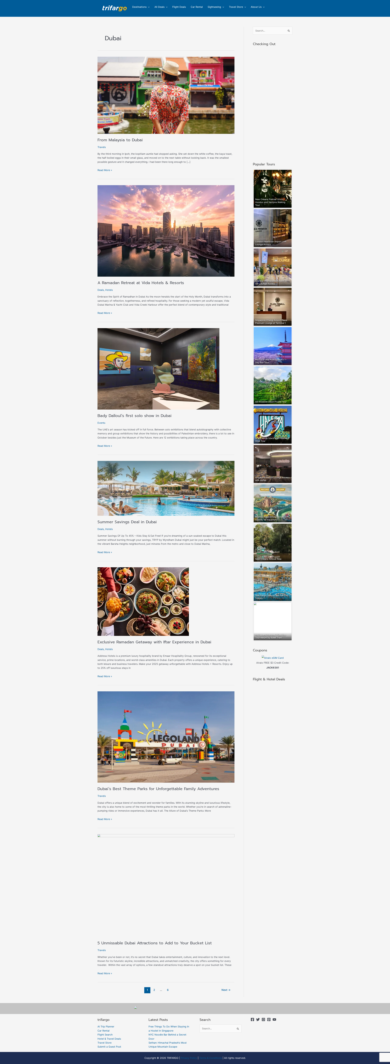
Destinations (139, 6)
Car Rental (197, 6)
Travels (102, 147)
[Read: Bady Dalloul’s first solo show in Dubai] (158, 368)
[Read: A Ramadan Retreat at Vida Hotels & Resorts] (166, 230)
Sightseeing (214, 6)
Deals (101, 289)
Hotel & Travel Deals (109, 1038)
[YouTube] (274, 1019)
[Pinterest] (269, 1019)
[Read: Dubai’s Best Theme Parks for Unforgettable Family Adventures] (166, 736)
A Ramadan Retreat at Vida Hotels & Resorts (141, 283)
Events (101, 422)
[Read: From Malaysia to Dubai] (166, 94)
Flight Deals (179, 6)
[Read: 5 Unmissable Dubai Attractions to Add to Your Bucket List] (166, 885)
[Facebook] (252, 1019)
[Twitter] (258, 1019)
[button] (148, 7)
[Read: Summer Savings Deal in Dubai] (166, 488)
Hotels (109, 289)
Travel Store (236, 6)
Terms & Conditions (210, 1057)
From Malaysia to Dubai (120, 140)
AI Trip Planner (106, 1026)
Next (226, 989)
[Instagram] (263, 1019)
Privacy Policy (189, 1057)
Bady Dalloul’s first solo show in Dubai (135, 416)
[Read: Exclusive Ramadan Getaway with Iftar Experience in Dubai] (143, 601)
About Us (256, 6)
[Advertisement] (272, 104)
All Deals (159, 6)
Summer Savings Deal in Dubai (127, 522)
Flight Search (105, 1034)
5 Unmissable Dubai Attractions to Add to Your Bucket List (155, 943)
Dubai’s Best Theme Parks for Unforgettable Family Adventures (158, 789)
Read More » (105, 170)
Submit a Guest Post (109, 1046)
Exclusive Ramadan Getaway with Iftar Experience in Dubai (154, 642)
